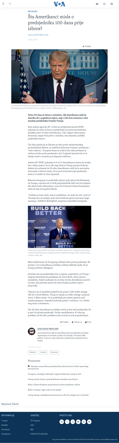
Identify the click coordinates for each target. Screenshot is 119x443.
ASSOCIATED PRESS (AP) (38, 35)
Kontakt (4, 425)
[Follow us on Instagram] (73, 422)
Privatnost (5, 430)
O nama (4, 421)
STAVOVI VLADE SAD (39, 434)
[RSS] (84, 422)
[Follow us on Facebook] (62, 422)
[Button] (87, 46)
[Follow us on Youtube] (78, 422)
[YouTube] (97, 4)
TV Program (35, 421)
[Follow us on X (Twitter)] (67, 422)
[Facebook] (111, 4)
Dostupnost (5, 434)
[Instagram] (104, 4)
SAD (32, 425)
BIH (31, 430)
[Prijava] (89, 422)
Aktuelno (32, 12)
